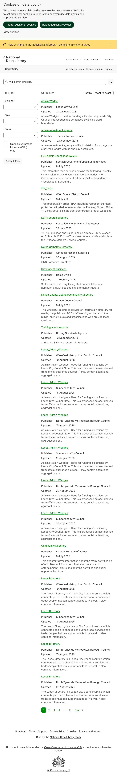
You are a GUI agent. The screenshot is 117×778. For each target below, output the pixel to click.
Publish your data (74, 69)
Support (109, 69)
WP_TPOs (47, 188)
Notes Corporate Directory (56, 246)
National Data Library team (65, 737)
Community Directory (53, 545)
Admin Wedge (49, 101)
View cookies (11, 31)
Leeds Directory (50, 578)
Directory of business (53, 269)
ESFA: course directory (54, 217)
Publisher (8, 100)
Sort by (88, 92)
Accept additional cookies (21, 24)
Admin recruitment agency (56, 130)
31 (70, 710)
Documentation (94, 69)
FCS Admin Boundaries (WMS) (59, 155)
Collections (72, 59)
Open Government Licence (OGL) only (21, 147)
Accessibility (57, 731)
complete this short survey (74, 44)
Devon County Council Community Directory (67, 294)
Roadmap (20, 731)
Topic (6, 114)
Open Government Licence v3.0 (63, 747)
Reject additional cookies (57, 24)
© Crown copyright (58, 770)
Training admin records (54, 327)
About (32, 731)
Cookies (72, 731)
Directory (109, 59)
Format (7, 129)
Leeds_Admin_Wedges (54, 349)
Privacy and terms (89, 731)
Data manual (91, 59)
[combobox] (20, 107)
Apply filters (13, 161)
